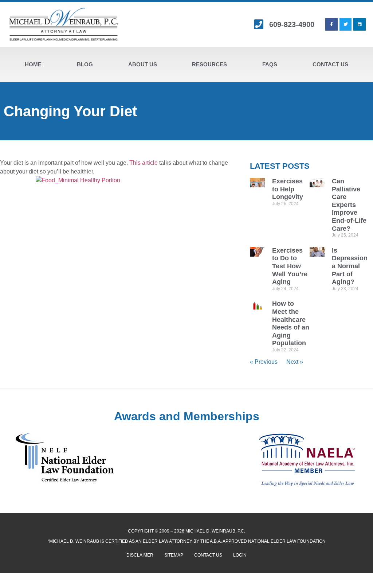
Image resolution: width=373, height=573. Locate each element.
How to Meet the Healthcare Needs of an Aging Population (290, 323)
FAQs (269, 64)
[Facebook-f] (331, 24)
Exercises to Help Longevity (287, 189)
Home (33, 64)
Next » (294, 362)
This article (143, 163)
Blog (85, 64)
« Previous (264, 362)
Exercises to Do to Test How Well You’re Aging (289, 266)
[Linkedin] (359, 24)
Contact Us (330, 64)
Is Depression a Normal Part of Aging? (350, 266)
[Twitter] (345, 24)
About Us (142, 64)
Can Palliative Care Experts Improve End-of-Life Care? (349, 205)
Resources (209, 64)
